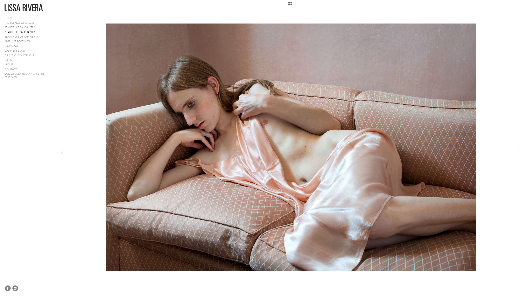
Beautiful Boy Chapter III (21, 36)
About (9, 64)
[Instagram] (15, 288)
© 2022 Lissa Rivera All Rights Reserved (24, 75)
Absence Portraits (17, 41)
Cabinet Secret (15, 50)
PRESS (8, 59)
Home (9, 18)
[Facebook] (8, 288)
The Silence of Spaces (20, 22)
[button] (290, 5)
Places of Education (19, 55)
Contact (11, 69)
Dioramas (12, 45)
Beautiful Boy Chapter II (21, 32)
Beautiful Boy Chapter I (21, 27)
